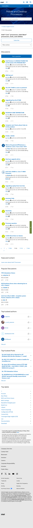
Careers (3, 460)
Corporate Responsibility (8, 463)
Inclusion (3, 466)
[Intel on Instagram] (17, 474)
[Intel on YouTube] (13, 474)
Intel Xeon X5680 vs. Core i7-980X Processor (16, 172)
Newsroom (4, 454)
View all (3, 344)
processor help (10, 198)
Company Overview (6, 448)
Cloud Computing (6, 409)
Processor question (11, 223)
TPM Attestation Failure (8, 273)
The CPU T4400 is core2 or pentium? (16, 87)
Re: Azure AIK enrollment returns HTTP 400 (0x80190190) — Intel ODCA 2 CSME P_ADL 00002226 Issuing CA (14, 366)
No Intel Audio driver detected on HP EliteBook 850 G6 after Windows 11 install (14, 355)
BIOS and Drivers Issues (7, 398)
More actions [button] (6, 45)
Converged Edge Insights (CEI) (9, 416)
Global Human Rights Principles (18, 499)
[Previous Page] (1, 248)
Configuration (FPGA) (7, 412)
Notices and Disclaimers (12, 496)
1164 (28, 248)
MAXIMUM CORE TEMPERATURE (15, 112)
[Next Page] (4, 250)
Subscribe (16, 40)
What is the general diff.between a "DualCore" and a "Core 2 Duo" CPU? (16, 145)
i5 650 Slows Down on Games (14, 236)
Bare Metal (4, 396)
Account (3, 393)
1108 (10, 248)
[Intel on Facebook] (2, 474)
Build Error (4, 405)
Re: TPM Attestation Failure (10, 371)
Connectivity (4, 414)
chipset (3, 407)
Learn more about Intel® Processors (11, 262)
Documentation (5, 421)
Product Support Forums (8, 26)
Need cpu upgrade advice (13, 159)
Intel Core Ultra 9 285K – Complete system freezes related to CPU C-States (13, 296)
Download (4, 423)
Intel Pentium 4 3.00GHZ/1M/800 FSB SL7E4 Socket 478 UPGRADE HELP (17, 62)
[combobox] (16, 19)
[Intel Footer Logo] (3, 514)
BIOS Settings (5, 400)
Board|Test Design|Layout (8, 403)
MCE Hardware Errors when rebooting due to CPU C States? (14, 284)
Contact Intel (4, 451)
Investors (3, 457)
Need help (9, 211)
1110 (21, 248)
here (18, 432)
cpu (2, 419)
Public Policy (4, 469)
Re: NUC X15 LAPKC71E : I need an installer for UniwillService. (15, 360)
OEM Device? (9, 75)
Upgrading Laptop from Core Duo (15, 186)
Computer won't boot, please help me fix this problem (16, 126)
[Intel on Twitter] (5, 474)
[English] (27, 2)
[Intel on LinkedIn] (9, 474)
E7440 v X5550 (10, 136)
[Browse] (5, 6)
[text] (1, 280)
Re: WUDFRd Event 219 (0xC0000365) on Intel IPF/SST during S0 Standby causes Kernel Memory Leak (15, 376)
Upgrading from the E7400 (13, 100)
